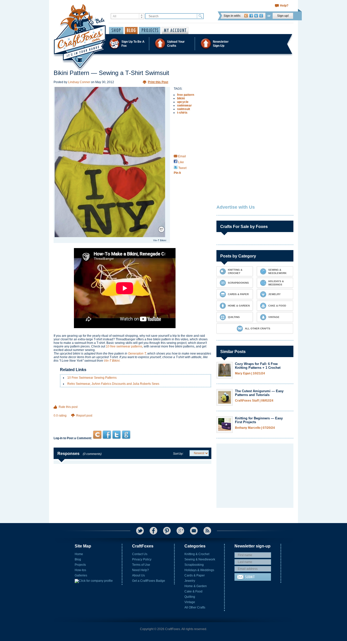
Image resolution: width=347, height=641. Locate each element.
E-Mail (194, 531)
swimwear (184, 105)
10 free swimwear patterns (124, 346)
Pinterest (167, 531)
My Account (175, 30)
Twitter (256, 16)
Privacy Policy (141, 559)
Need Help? (140, 570)
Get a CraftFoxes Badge (148, 581)
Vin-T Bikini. (112, 360)
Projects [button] (149, 30)
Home (79, 554)
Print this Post (158, 82)
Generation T (137, 353)
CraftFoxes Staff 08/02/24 (254, 400)
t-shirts (182, 112)
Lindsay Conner (79, 82)
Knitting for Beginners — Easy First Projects (259, 420)
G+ (180, 531)
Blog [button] (131, 30)
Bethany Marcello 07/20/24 (255, 428)
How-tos (80, 570)
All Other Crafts (194, 607)
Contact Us (139, 554)
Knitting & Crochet (196, 554)
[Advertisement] (132, 420)
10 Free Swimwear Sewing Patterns (92, 377)
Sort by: (178, 453)
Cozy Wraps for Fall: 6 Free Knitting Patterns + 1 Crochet (257, 366)
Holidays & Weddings (199, 570)
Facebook (251, 16)
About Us (138, 575)
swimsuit (183, 109)
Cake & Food (193, 591)
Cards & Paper (194, 575)
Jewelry (189, 581)
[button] (173, 43)
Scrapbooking (194, 565)
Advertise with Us (235, 207)
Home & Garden (195, 586)
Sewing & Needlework (199, 559)
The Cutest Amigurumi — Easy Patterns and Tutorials (259, 393)
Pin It (177, 173)
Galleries (81, 575)
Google (261, 16)
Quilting (189, 597)
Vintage (189, 602)
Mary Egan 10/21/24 (250, 373)
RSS (207, 531)
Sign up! (283, 16)
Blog (78, 559)
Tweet (182, 168)
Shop (116, 30)
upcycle (182, 102)
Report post (84, 415)
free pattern (185, 95)
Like (180, 162)
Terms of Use (141, 565)
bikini (181, 98)
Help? (284, 5)
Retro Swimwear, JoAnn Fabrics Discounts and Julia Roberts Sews (113, 384)
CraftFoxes (246, 16)
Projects (80, 565)
